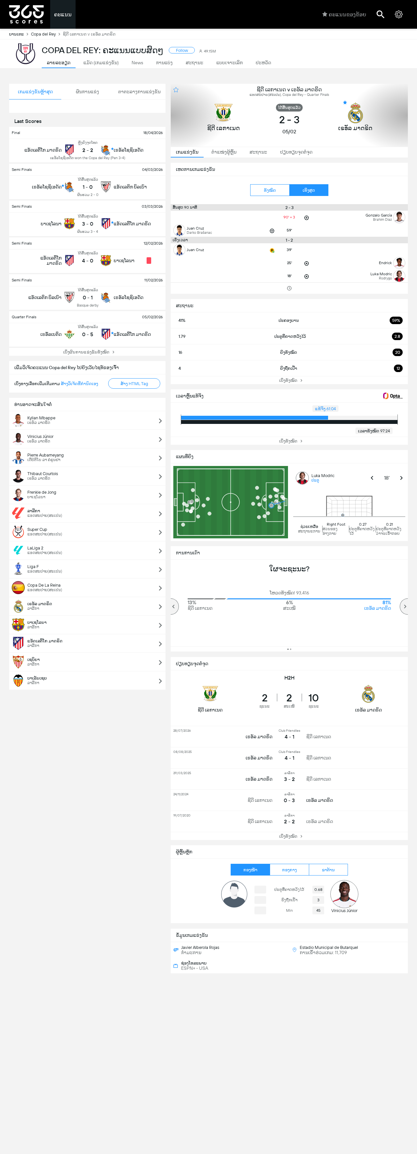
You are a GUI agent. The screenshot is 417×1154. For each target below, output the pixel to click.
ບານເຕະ (16, 34)
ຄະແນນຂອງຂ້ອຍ (347, 14)
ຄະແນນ (63, 14)
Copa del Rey (43, 34)
